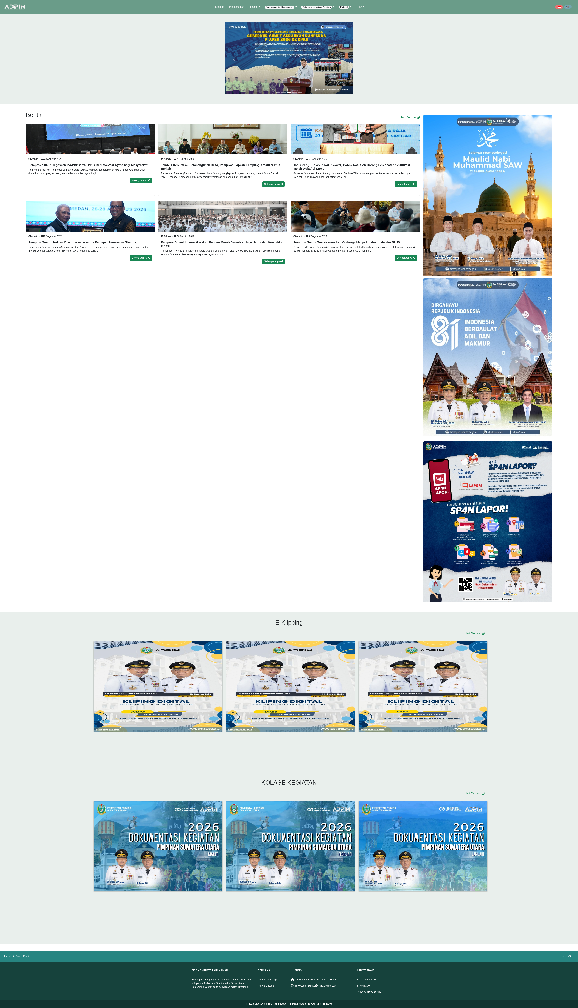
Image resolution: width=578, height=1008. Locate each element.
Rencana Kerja (266, 985)
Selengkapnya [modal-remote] (140, 180)
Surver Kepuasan (366, 979)
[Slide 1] (283, 92)
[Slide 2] (289, 92)
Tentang (253, 7)
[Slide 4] (300, 92)
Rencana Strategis (268, 979)
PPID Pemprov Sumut (369, 991)
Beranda (219, 7)
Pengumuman (236, 7)
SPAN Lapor (363, 985)
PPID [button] (359, 7)
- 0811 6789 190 (327, 985)
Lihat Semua (408, 117)
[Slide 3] (294, 92)
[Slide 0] (278, 92)
